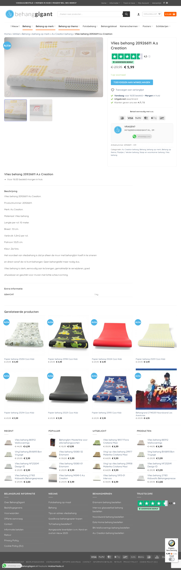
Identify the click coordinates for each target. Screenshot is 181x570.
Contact (8, 524)
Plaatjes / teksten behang (128, 152)
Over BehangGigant (14, 502)
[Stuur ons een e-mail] (167, 3)
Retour (7, 534)
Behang (26, 26)
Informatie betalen (13, 529)
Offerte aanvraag (13, 518)
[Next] (97, 67)
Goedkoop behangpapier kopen (65, 518)
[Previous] (9, 67)
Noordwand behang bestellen (108, 516)
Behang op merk (45, 26)
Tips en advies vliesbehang (63, 513)
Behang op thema (68, 26)
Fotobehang (89, 26)
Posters (147, 26)
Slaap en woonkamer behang (152, 152)
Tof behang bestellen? (60, 524)
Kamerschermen (129, 26)
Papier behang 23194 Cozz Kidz (63, 359)
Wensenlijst (156, 3)
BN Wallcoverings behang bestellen (111, 527)
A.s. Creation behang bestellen (108, 533)
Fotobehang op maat (60, 502)
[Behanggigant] (28, 14)
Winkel (16, 33)
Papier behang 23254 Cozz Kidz (19, 412)
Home (103, 3)
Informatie (113, 3)
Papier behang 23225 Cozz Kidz (63, 412)
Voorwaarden (11, 513)
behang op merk (41, 33)
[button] (138, 14)
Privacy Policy (11, 540)
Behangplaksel (109, 26)
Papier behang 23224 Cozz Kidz (107, 359)
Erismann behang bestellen (107, 502)
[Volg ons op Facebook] (164, 3)
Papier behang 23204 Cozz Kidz (19, 359)
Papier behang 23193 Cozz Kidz (106, 412)
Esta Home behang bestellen (108, 522)
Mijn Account (143, 3)
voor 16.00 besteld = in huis (137, 95)
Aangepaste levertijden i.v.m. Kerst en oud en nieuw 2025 (68, 531)
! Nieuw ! (15, 26)
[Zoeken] (126, 14)
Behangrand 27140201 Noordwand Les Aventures (154, 414)
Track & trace (129, 3)
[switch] (171, 559)
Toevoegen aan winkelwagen (132, 82)
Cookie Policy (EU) (13, 545)
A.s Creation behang (62, 33)
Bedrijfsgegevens (13, 507)
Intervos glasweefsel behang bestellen (108, 509)
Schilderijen (162, 26)
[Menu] (176, 540)
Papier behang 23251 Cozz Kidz (150, 359)
